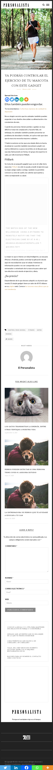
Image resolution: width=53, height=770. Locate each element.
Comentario (11, 546)
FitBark (15, 167)
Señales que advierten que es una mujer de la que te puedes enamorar (25, 635)
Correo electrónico (15, 589)
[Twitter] (12, 99)
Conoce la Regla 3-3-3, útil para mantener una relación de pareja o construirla (25, 628)
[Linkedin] (17, 99)
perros (8, 334)
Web (7, 599)
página (11, 286)
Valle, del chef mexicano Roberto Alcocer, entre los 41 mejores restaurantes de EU (22, 649)
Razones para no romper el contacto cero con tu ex (24, 657)
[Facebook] (7, 99)
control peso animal (17, 330)
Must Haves (26, 345)
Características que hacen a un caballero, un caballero (21, 641)
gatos (39, 330)
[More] (26, 99)
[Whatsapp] (21, 99)
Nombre (9, 578)
